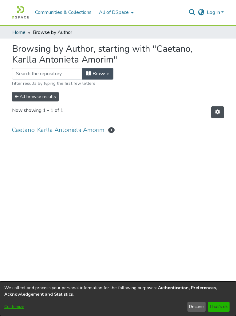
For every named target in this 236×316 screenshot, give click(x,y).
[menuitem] (116, 12)
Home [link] (19, 32)
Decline (196, 307)
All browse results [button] (37, 97)
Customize (14, 307)
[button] (20, 12)
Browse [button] (100, 73)
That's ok (218, 307)
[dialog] (118, 298)
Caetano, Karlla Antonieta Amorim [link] (58, 130)
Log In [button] (214, 12)
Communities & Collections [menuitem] (63, 12)
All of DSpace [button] (114, 12)
